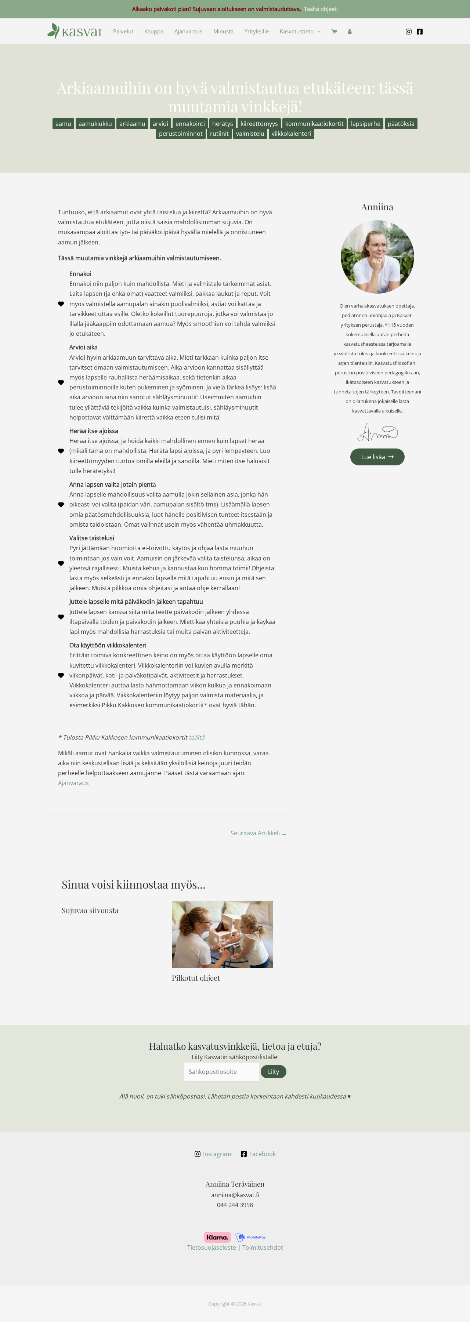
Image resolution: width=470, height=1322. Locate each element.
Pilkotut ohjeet (196, 978)
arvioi (160, 124)
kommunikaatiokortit (314, 124)
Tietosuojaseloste (211, 1247)
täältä (197, 737)
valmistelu (250, 134)
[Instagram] (408, 31)
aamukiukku (95, 124)
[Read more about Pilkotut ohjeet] (222, 934)
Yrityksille (257, 31)
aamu (63, 124)
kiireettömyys (259, 124)
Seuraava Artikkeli (259, 833)
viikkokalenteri (291, 134)
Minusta (223, 31)
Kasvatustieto (297, 31)
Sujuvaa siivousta (90, 910)
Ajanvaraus (188, 31)
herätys (222, 124)
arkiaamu (132, 124)
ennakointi (190, 124)
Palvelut (123, 31)
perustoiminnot (181, 134)
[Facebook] (419, 31)
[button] (317, 31)
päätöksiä (401, 124)
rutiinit (219, 134)
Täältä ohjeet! (321, 8)
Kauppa (153, 31)
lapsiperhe (365, 124)
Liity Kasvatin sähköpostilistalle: (235, 1057)
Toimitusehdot (262, 1247)
